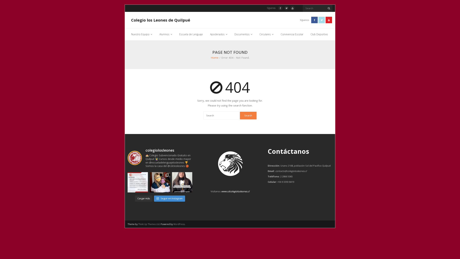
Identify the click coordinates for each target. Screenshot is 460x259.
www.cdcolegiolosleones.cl (235, 191)
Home (214, 57)
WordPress (179, 224)
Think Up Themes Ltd (149, 224)
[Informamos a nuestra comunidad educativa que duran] (138, 182)
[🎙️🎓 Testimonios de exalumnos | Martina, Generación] (182, 182)
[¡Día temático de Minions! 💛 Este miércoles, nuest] (160, 182)
